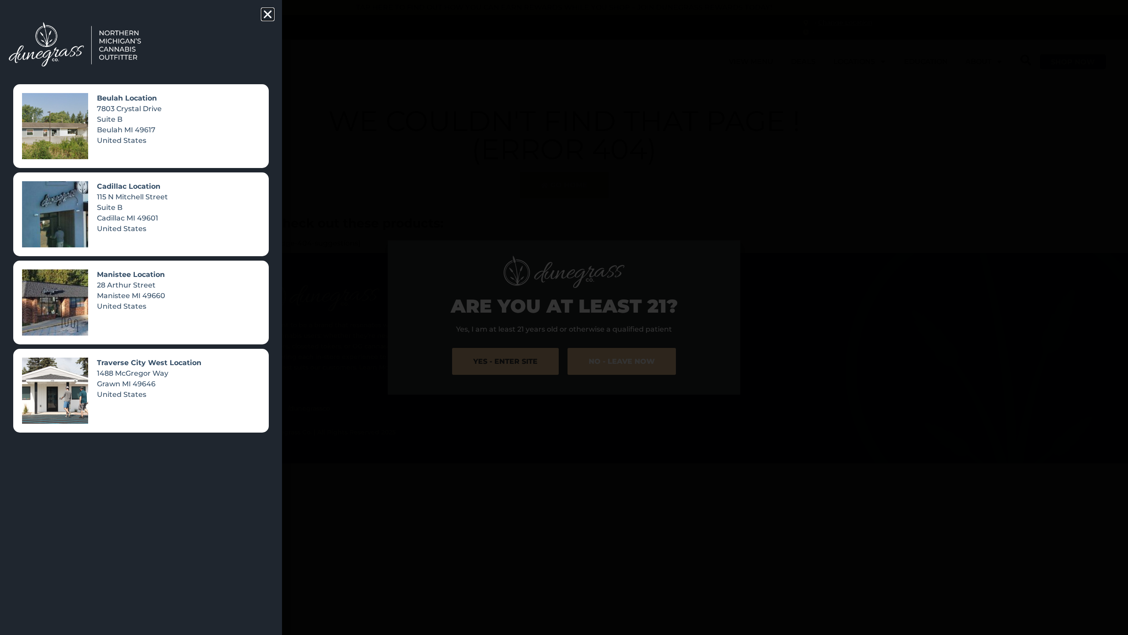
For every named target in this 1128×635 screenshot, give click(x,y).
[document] (564, 317)
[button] (267, 14)
